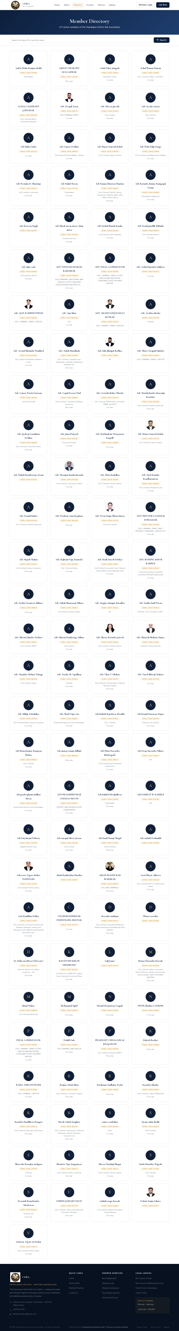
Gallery (112, 5)
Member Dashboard (110, 1288)
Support (166, 1327)
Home (57, 5)
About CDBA (74, 1283)
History (101, 5)
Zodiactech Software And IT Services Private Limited (105, 1327)
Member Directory (76, 1288)
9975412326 (19, 1309)
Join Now (163, 5)
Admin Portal (141, 1293)
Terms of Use (155, 1327)
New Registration (109, 1278)
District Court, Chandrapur (146, 1288)
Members (78, 5)
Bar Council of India (144, 1278)
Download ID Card (110, 1297)
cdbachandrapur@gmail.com (24, 1314)
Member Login (145, 5)
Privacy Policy (142, 1327)
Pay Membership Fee (110, 1293)
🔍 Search (161, 40)
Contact (90, 5)
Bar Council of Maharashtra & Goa (150, 1283)
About (67, 5)
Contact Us (73, 1293)
